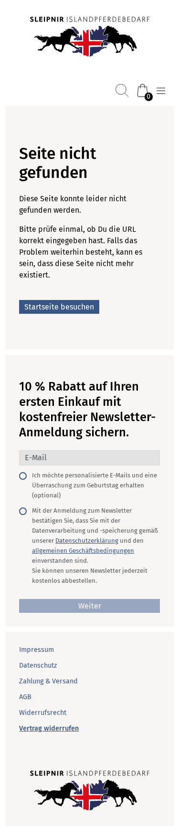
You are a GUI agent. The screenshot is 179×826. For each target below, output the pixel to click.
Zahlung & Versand (48, 681)
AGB (25, 697)
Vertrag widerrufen (49, 728)
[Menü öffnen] (161, 91)
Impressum (36, 650)
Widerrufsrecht (42, 713)
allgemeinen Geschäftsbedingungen (83, 550)
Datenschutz (38, 665)
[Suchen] (122, 90)
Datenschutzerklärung (86, 540)
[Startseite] (89, 38)
